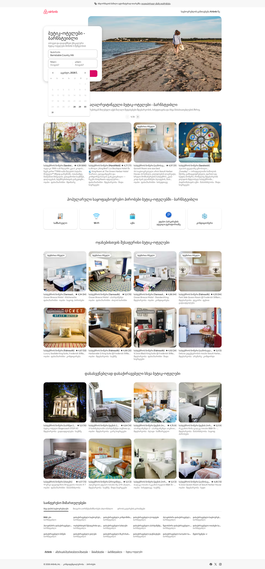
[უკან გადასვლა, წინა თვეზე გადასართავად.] (53, 73)
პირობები (91, 564)
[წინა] (127, 117)
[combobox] (72, 55)
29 (80, 107)
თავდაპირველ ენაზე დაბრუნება (155, 3)
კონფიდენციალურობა (73, 564)
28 (74, 107)
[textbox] (60, 65)
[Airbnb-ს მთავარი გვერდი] (51, 11)
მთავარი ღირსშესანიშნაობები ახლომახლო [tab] (93, 508)
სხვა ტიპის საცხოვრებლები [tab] (56, 508)
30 (85, 107)
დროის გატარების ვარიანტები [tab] (131, 508)
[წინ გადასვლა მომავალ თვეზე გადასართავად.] (85, 73)
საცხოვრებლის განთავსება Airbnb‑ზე (200, 11)
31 (53, 112)
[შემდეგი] (137, 117)
